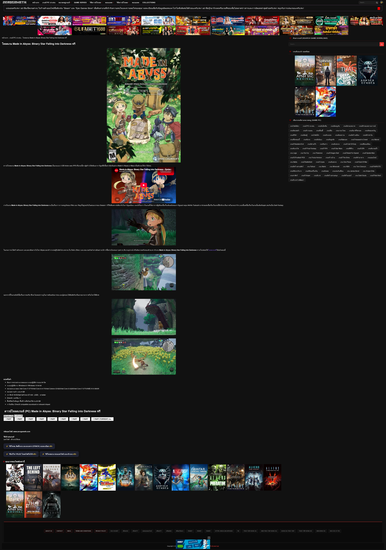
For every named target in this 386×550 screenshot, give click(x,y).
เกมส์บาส (317, 175)
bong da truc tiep (287, 531)
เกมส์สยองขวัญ (370, 130)
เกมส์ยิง (329, 130)
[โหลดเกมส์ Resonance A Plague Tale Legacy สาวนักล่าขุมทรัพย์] (143, 477)
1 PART (8, 419)
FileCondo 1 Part (8, 416)
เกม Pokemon (318, 153)
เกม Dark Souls (360, 175)
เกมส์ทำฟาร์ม (368, 135)
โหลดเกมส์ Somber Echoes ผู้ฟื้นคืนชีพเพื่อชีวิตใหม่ (162, 487)
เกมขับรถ (307, 139)
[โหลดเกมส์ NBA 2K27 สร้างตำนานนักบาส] (180, 477)
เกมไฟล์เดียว (294, 126)
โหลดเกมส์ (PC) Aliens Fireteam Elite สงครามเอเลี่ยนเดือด (272, 487)
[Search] (377, 2)
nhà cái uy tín (335, 531)
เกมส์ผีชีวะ (350, 148)
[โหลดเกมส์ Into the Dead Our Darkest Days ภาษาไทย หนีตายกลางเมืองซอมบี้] (33, 504)
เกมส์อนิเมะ (318, 139)
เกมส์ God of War (361, 162)
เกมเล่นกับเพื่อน (337, 171)
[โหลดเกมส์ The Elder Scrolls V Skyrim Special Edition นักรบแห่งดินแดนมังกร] (52, 504)
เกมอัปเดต (325, 171)
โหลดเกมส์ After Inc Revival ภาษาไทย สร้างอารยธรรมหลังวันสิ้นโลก (15, 514)
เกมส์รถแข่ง (327, 135)
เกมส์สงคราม (340, 135)
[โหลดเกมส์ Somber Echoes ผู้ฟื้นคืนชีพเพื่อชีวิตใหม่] (162, 477)
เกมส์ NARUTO (375, 166)
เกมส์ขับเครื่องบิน (311, 171)
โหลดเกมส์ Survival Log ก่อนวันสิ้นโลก (326, 84)
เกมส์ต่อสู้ (304, 135)
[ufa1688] (89, 30)
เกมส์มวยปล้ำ (373, 148)
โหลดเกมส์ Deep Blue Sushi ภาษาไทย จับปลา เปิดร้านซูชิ (346, 84)
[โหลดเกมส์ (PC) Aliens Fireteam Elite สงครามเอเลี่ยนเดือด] (272, 477)
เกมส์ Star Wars (336, 148)
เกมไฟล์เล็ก (315, 135)
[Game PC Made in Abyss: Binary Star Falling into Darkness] (144, 374)
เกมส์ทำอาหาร (358, 157)
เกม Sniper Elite (368, 171)
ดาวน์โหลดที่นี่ (18, 416)
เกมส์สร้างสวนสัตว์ (296, 166)
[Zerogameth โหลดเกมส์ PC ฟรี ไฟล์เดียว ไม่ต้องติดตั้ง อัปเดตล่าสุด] (14, 3)
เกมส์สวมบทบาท (349, 126)
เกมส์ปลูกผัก (330, 139)
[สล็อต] (297, 30)
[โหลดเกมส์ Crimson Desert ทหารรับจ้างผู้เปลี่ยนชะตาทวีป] (52, 477)
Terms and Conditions (83, 531)
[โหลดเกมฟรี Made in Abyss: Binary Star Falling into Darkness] (144, 245)
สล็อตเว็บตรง (179, 531)
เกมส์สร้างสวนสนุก (331, 175)
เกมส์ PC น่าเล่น (48, 2)
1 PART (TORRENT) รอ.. (102, 419)
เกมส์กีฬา (293, 135)
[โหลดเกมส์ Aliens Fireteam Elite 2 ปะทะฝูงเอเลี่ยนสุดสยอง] (235, 477)
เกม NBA (346, 166)
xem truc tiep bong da (269, 531)
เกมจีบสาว (323, 144)
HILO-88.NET (114, 531)
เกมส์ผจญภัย (335, 126)
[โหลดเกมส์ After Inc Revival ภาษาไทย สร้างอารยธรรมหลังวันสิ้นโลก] (15, 504)
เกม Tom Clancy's (359, 166)
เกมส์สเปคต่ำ (294, 130)
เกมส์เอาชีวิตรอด (355, 130)
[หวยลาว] (227, 30)
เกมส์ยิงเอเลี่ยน (365, 144)
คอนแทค (108, 2)
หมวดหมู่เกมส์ (64, 2)
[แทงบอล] (193, 30)
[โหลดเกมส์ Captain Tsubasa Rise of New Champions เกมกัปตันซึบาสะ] (107, 477)
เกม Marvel (375, 139)
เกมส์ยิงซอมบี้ (295, 139)
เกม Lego (293, 153)
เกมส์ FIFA (323, 148)
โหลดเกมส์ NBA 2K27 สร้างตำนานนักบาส (180, 488)
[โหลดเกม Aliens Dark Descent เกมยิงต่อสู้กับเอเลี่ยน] (254, 477)
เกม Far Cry (305, 153)
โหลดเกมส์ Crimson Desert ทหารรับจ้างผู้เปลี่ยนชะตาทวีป (52, 487)
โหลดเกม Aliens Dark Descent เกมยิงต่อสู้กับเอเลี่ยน (254, 487)
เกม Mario (322, 166)
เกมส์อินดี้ (319, 130)
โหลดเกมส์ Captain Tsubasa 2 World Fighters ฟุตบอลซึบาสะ (88, 487)
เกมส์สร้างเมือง (354, 135)
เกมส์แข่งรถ (335, 144)
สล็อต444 (125, 531)
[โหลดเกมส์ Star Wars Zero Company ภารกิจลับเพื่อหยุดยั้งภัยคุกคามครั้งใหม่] (125, 477)
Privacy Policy (101, 531)
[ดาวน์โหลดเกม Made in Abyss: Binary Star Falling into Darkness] (144, 334)
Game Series (80, 2)
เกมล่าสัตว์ (294, 175)
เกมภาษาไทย (340, 130)
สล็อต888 (168, 531)
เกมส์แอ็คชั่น (322, 126)
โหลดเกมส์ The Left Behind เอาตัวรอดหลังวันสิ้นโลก (33, 487)
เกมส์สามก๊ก (312, 144)
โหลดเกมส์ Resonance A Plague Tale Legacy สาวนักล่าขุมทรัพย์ (143, 487)
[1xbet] (193, 544)
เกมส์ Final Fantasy (309, 148)
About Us (49, 531)
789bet (190, 531)
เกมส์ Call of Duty (349, 144)
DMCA (69, 531)
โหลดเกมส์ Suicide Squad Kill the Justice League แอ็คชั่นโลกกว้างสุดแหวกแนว (15, 487)
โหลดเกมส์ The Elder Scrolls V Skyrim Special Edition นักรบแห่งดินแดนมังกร (51, 514)
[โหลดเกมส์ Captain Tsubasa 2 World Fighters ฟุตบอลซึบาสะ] (88, 477)
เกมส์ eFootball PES (297, 157)
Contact (60, 531)
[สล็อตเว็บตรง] (262, 30)
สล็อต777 (135, 531)
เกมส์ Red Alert (375, 175)
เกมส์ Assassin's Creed (359, 139)
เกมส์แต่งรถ (332, 162)
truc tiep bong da (250, 531)
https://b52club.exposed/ (224, 531)
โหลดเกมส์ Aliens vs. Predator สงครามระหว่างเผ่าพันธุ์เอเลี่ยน (217, 487)
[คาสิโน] (124, 30)
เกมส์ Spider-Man (368, 153)
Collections (149, 2)
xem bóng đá (321, 531)
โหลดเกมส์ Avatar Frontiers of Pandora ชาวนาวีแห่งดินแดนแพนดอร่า (199, 487)
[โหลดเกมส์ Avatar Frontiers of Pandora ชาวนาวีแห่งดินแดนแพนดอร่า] (199, 477)
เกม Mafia (293, 162)
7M (238, 531)
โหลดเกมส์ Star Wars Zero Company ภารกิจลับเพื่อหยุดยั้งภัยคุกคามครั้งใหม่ (125, 487)
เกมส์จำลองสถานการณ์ (367, 126)
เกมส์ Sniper (305, 175)
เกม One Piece (345, 162)
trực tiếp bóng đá (305, 531)
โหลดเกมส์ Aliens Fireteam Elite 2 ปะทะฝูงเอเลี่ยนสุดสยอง (235, 487)
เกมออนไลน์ (372, 157)
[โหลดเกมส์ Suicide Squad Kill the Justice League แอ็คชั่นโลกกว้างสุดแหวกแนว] (15, 477)
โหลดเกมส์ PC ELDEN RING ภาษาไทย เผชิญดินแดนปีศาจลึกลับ (70, 487)
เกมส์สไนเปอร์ (347, 175)
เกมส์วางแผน (307, 130)
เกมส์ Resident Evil (297, 144)
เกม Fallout (311, 166)
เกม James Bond (353, 171)
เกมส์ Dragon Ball (332, 153)
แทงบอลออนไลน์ (147, 531)
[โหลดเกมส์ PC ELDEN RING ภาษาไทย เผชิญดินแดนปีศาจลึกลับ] (70, 477)
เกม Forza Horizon (315, 157)
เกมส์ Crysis (320, 162)
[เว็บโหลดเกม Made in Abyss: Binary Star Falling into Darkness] (144, 289)
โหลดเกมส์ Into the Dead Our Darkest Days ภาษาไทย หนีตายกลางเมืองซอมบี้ (33, 514)
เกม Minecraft (334, 166)
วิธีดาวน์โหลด (95, 2)
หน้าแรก (35, 2)
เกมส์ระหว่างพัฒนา (297, 180)
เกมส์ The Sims (344, 157)
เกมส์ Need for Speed (351, 153)
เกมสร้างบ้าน (330, 157)
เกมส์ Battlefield (306, 162)
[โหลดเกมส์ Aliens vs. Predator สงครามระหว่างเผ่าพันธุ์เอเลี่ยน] (217, 477)
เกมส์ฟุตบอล (342, 139)
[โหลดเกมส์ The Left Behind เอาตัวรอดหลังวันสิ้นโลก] (33, 477)
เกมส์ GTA (360, 148)
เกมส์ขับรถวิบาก (296, 171)
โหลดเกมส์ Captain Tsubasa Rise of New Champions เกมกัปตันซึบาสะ (107, 487)
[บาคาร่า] (158, 30)
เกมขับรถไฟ (294, 148)
